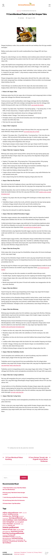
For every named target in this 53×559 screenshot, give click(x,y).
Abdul (22, 18)
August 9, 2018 (31, 18)
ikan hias (18, 529)
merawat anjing (18, 536)
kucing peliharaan (16, 533)
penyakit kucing (7, 540)
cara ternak (16, 524)
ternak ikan (21, 541)
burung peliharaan (16, 518)
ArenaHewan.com (7, 554)
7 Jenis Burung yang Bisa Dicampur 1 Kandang (15, 497)
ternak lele (31, 448)
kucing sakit (11, 535)
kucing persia (5, 535)
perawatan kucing (19, 539)
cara (24, 518)
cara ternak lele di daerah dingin (32, 227)
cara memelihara (20, 520)
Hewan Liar (11, 525)
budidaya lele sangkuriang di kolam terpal (12, 327)
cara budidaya (8, 520)
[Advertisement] (26, 429)
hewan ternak (8, 529)
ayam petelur (25, 512)
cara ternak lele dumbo (37, 105)
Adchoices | (17, 552)
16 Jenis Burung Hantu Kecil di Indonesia (14, 500)
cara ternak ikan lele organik (31, 131)
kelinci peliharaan (6, 531)
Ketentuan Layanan (19, 554)
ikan (14, 529)
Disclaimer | (24, 552)
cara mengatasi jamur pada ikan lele (11, 365)
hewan (22, 523)
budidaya (5, 514)
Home (18, 10)
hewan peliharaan (11, 527)
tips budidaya (7, 542)
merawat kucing (17, 538)
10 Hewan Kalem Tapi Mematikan (11, 503)
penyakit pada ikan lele (17, 392)
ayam (20, 512)
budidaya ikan (7, 516)
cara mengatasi (8, 522)
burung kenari (21, 516)
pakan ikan (25, 448)
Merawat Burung (7, 538)
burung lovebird (5, 518)
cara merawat (8, 524)
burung (15, 516)
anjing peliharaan (12, 512)
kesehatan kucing (17, 531)
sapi (24, 539)
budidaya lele (13, 448)
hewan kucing (5, 525)
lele (21, 448)
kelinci (22, 529)
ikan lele (18, 448)
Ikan (20, 10)
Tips (25, 541)
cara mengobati (19, 522)
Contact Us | (30, 552)
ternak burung (13, 541)
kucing (6, 533)
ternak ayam (6, 541)
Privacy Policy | (38, 552)
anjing (5, 512)
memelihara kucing (8, 536)
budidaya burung (13, 514)
